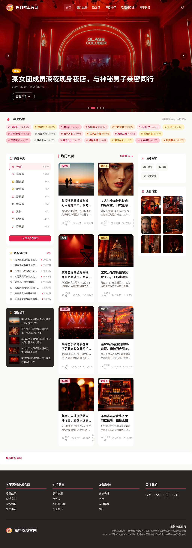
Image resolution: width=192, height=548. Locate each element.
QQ (164, 167)
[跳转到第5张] (103, 108)
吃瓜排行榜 (127, 7)
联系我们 (11, 498)
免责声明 (11, 509)
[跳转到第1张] (88, 108)
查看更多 (124, 156)
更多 (48, 253)
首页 (68, 7)
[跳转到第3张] (97, 108)
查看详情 (21, 96)
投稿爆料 (11, 503)
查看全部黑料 (32, 238)
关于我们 (145, 7)
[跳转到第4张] (100, 108)
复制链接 (152, 176)
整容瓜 (96, 7)
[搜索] (182, 7)
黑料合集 (81, 7)
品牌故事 (11, 493)
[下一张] (184, 56)
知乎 (101, 509)
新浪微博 (104, 493)
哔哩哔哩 (104, 503)
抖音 (101, 498)
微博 (150, 167)
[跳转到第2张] (93, 108)
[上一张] (8, 56)
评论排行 (110, 7)
